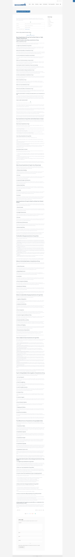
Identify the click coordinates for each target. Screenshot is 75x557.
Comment (20, 522)
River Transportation (52, 4)
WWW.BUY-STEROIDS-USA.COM (30, 35)
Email (19, 536)
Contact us (57, 4)
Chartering (36, 4)
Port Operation (45, 4)
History (33, 4)
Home (30, 4)
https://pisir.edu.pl (27, 29)
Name (19, 532)
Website (19, 540)
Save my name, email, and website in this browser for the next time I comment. (29, 545)
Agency (41, 4)
